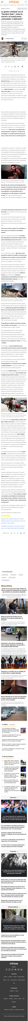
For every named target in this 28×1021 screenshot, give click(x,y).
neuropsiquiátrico (5, 580)
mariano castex (12, 577)
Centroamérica (14, 979)
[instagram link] (12, 969)
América (5, 976)
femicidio (21, 574)
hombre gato (13, 574)
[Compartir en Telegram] (18, 66)
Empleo (16, 990)
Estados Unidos (9, 5)
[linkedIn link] (21, 969)
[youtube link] (15, 969)
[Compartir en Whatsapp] (5, 66)
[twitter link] (9, 969)
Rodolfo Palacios (10, 38)
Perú (8, 979)
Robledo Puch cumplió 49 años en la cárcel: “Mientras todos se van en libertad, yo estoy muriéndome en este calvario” (13, 521)
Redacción (12, 990)
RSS (14, 983)
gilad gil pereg (5, 574)
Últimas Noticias (21, 979)
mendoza (4, 577)
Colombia (10, 976)
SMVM (23, 5)
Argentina (6, 998)
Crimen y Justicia (5, 8)
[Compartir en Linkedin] (15, 66)
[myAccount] (26, 2)
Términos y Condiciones (9, 1009)
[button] (2, 2)
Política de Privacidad (19, 1009)
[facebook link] (6, 969)
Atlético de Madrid (17, 5)
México (4, 979)
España (15, 976)
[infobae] (14, 2)
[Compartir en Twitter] (12, 66)
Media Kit (14, 1001)
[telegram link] (18, 969)
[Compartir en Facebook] (8, 66)
